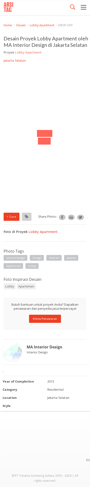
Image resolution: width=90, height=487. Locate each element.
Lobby (9, 286)
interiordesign (15, 258)
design (37, 258)
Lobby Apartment (42, 25)
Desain (21, 25)
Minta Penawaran (45, 318)
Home (8, 25)
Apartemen (26, 286)
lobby (32, 266)
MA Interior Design (44, 347)
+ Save (11, 217)
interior (54, 258)
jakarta (71, 258)
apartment (13, 266)
